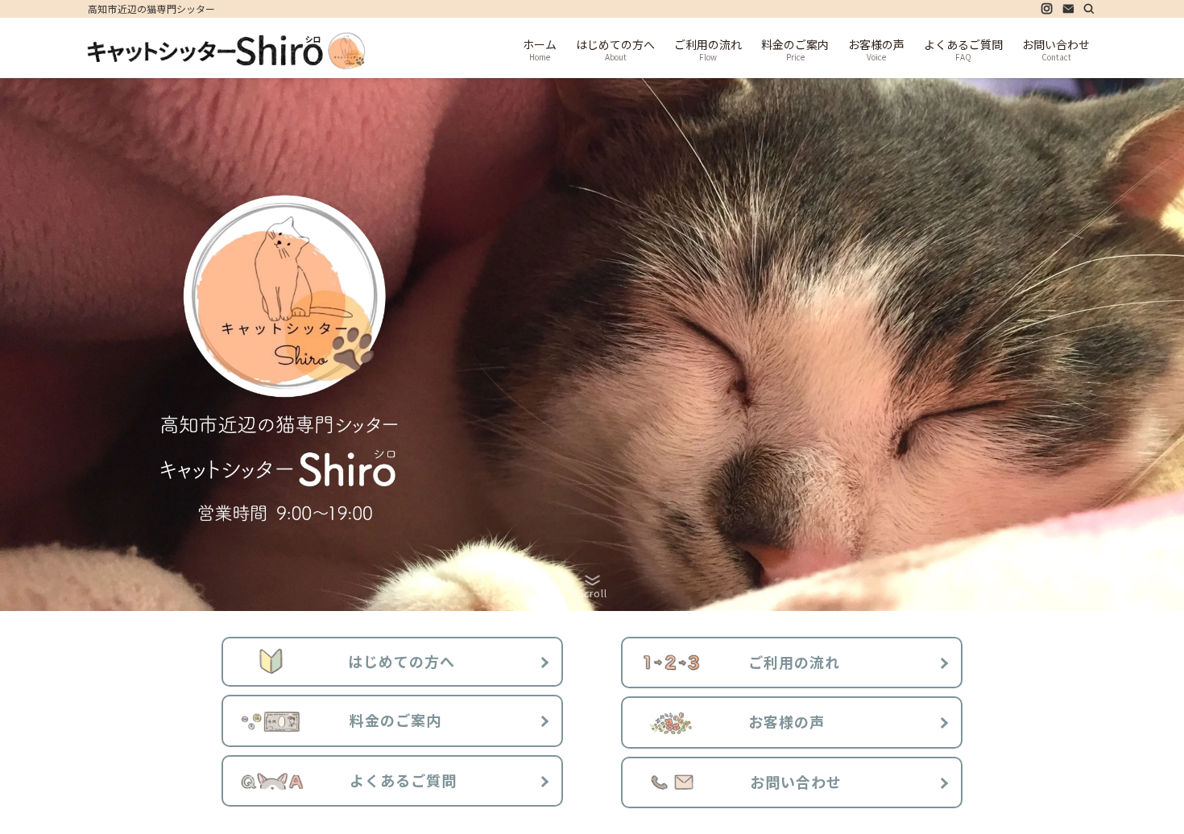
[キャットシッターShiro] (226, 51)
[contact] (1068, 9)
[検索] (1088, 9)
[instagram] (1047, 9)
